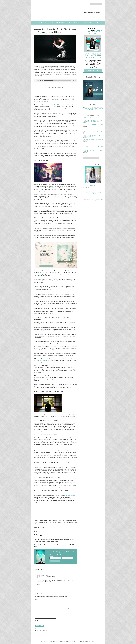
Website (37, 620)
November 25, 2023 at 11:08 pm (49, 576)
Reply (38, 584)
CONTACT (76, 641)
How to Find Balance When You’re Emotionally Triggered (91, 136)
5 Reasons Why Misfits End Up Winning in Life (92, 143)
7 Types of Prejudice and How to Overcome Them (91, 128)
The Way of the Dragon (57, 104)
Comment (37, 599)
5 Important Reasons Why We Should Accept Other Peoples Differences (92, 121)
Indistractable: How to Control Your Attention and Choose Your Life (56, 293)
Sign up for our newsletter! (41, 630)
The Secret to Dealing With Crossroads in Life (93, 132)
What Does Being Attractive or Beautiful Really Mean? (93, 147)
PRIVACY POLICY (84, 641)
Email (36, 616)
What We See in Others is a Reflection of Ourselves (93, 140)
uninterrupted (50, 455)
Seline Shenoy (88, 187)
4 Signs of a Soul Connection (91, 117)
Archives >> (96, 155)
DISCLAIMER (92, 641)
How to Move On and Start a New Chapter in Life (93, 125)
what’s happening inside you (41, 360)
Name (36, 611)
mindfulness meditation (63, 423)
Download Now (93, 70)
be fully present (72, 203)
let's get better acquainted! (96, 200)
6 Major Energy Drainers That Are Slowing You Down (93, 151)
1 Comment (53, 33)
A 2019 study (41, 272)
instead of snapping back (69, 145)
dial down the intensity (69, 495)
